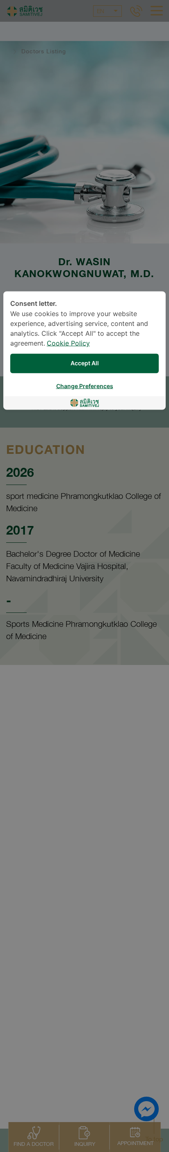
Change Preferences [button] (84, 386)
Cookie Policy (68, 343)
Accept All (85, 363)
